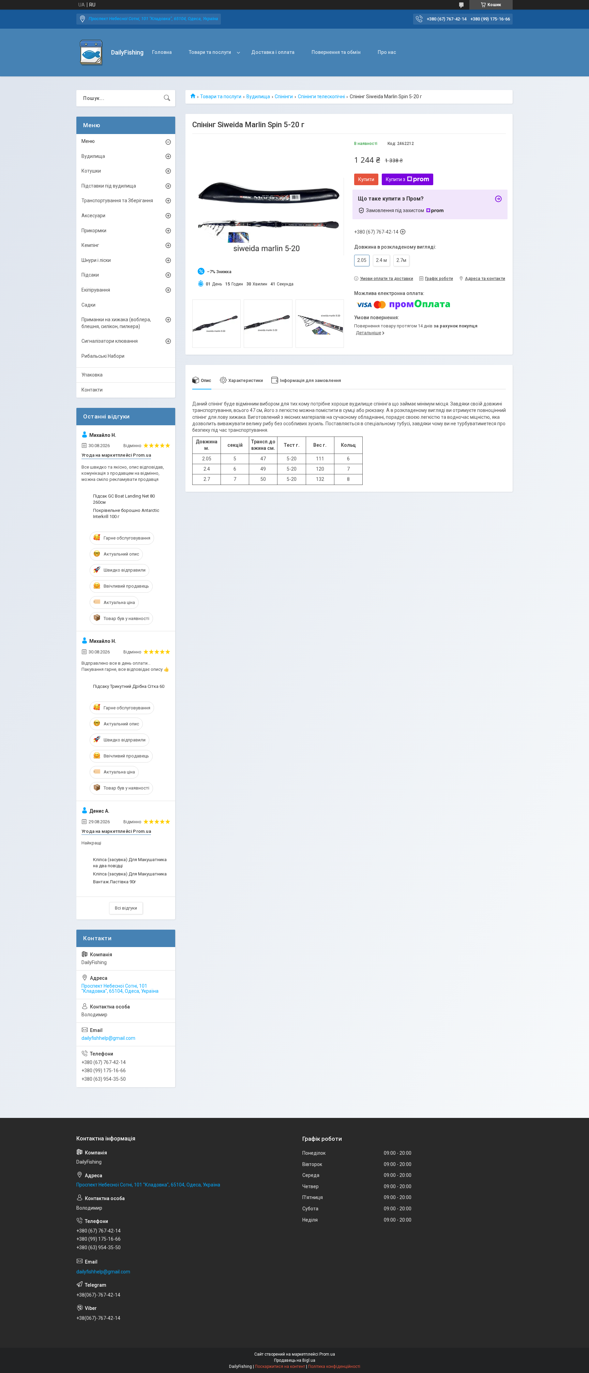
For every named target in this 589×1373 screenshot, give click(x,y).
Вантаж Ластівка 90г (114, 881)
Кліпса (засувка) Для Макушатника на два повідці (130, 862)
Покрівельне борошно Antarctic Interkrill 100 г (126, 513)
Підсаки (90, 275)
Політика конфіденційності (334, 1366)
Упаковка (92, 375)
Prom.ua (327, 1354)
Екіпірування (95, 290)
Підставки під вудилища (108, 186)
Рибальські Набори (102, 356)
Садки (88, 305)
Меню (88, 141)
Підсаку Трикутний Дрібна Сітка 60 (128, 686)
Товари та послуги (210, 52)
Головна (162, 52)
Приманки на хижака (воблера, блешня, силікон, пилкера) (116, 323)
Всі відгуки (126, 908)
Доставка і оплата (272, 52)
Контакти (92, 390)
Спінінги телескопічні (321, 96)
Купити (366, 179)
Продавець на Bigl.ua (294, 1360)
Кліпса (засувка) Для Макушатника (130, 873)
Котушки (91, 171)
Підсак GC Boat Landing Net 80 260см (124, 499)
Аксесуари (93, 215)
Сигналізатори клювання (109, 341)
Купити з (395, 179)
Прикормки (93, 230)
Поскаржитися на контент (280, 1366)
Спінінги (284, 96)
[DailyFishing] (91, 53)
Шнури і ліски (96, 260)
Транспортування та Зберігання (117, 200)
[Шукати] (167, 98)
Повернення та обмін (336, 52)
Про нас (387, 52)
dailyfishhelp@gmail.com (108, 1038)
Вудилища (258, 96)
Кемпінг (90, 245)
